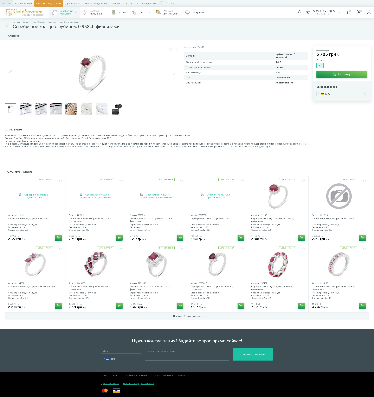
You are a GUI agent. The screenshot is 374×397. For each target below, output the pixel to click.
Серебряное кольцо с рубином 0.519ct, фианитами (151, 220)
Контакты (116, 3)
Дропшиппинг (72, 3)
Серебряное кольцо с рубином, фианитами (31, 286)
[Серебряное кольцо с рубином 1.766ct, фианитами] (278, 196)
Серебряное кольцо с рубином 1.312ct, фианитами (212, 288)
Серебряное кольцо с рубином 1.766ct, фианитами (272, 220)
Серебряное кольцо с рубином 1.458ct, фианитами (333, 288)
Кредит (116, 375)
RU (162, 3)
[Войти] (369, 12)
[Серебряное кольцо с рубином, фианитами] (35, 264)
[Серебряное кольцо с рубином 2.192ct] (339, 196)
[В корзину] (58, 238)
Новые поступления (96, 3)
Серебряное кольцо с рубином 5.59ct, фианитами (89, 288)
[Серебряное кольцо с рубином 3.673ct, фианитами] (156, 264)
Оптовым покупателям (48, 3)
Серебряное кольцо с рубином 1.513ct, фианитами (90, 220)
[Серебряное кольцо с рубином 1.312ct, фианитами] (217, 264)
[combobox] (323, 93)
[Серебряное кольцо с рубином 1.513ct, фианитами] (96, 196)
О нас (129, 3)
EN (167, 3)
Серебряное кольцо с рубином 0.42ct (28, 218)
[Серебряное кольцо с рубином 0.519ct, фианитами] (156, 196)
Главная (6, 3)
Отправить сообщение (252, 354)
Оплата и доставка (147, 3)
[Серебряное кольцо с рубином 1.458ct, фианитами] (339, 264)
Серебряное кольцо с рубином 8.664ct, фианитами (272, 288)
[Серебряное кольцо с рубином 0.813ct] (217, 196)
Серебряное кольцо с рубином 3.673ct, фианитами (151, 288)
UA (172, 3)
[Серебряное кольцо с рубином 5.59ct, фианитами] (96, 264)
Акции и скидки (23, 3)
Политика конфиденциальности (138, 383)
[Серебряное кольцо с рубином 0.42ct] (35, 196)
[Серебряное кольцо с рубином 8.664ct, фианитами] (278, 264)
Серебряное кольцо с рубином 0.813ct (212, 218)
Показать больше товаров (187, 316)
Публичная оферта (110, 383)
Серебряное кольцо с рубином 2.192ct (333, 218)
